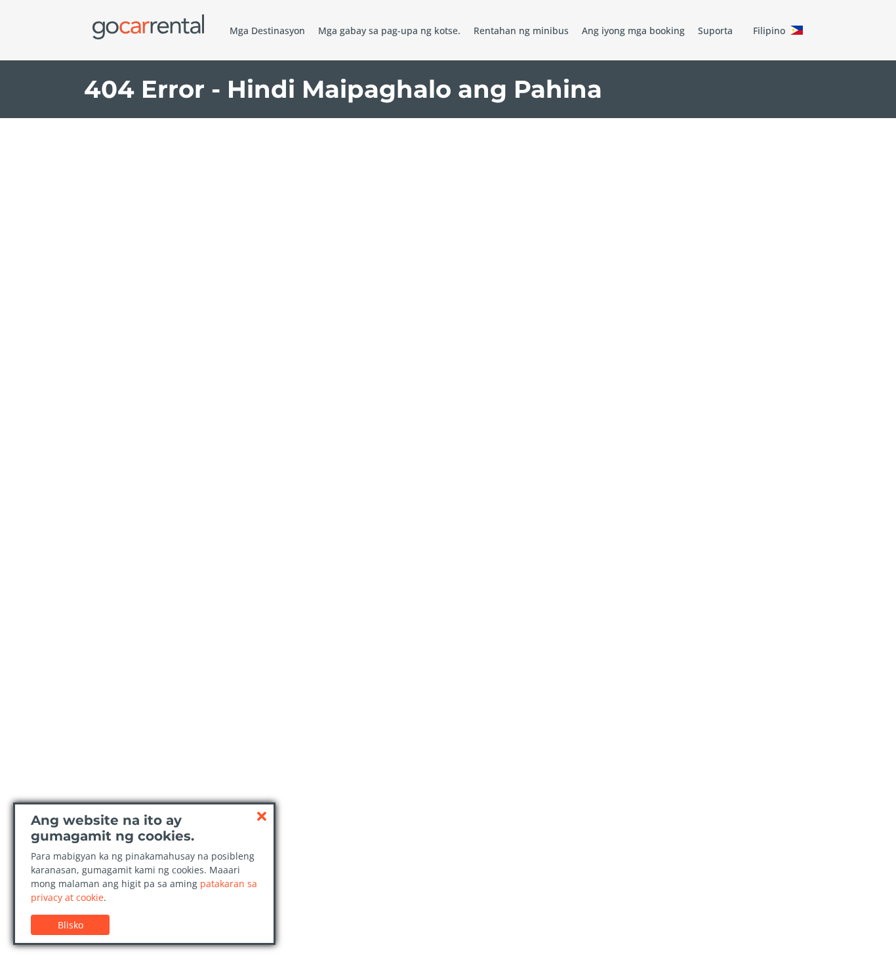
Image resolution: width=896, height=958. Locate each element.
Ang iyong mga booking (633, 30)
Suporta (715, 30)
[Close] (262, 816)
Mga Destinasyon (267, 30)
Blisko (70, 925)
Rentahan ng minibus (521, 30)
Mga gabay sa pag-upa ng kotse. (389, 30)
